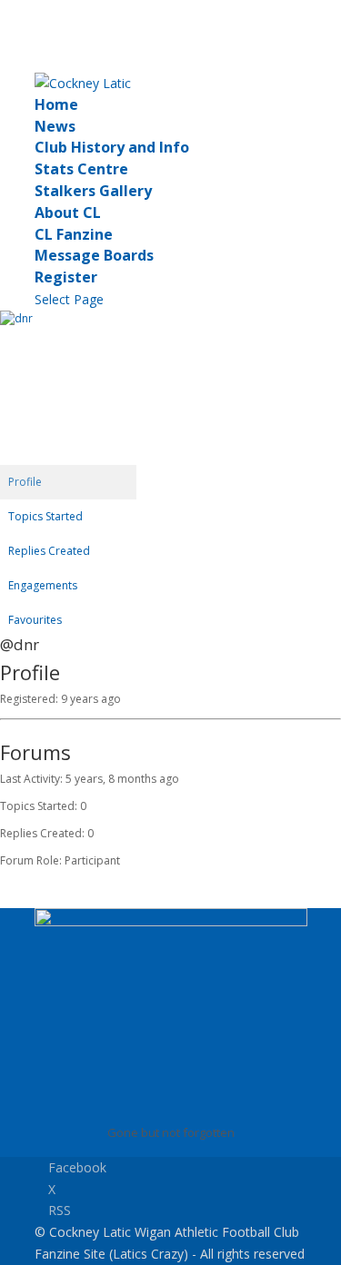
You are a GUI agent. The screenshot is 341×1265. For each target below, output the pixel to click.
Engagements (42, 585)
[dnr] (68, 318)
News (55, 126)
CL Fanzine (74, 234)
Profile (25, 481)
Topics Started (45, 516)
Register (66, 277)
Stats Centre (81, 169)
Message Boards (94, 255)
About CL (68, 212)
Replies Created (49, 550)
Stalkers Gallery (93, 191)
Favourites (35, 620)
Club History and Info (112, 147)
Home (56, 104)
